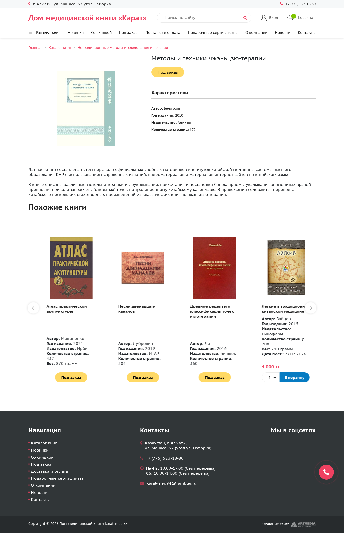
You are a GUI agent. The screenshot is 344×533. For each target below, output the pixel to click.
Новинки (75, 32)
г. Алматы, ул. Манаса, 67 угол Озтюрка (72, 3)
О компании (256, 32)
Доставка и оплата (162, 32)
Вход (273, 17)
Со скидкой (101, 32)
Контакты (307, 32)
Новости (282, 32)
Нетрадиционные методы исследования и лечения (123, 47)
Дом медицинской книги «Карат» (87, 17)
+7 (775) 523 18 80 (301, 4)
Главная (35, 47)
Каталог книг (60, 47)
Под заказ (128, 32)
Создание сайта (276, 524)
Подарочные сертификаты (213, 32)
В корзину (288, 377)
